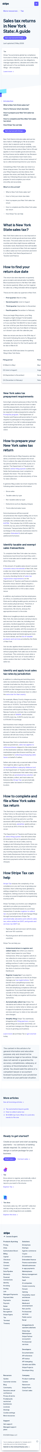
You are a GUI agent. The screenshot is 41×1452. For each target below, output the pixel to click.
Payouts (6, 1303)
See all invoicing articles (12, 1102)
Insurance (25, 1300)
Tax (22, 11)
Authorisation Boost (10, 1251)
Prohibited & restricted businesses (7, 1401)
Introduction (8, 101)
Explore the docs (9, 1214)
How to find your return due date (16, 109)
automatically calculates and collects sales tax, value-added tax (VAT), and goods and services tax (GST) (20, 921)
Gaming (25, 1292)
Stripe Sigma (8, 1314)
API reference (27, 1356)
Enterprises (26, 1245)
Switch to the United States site (15, 1447)
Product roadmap (28, 1379)
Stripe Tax (17, 780)
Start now (9, 1159)
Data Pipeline (8, 1271)
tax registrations (22, 980)
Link (4, 1291)
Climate (6, 1262)
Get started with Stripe (14, 38)
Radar (5, 1306)
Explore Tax (7, 1187)
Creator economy (28, 1286)
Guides (6, 1379)
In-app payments (28, 1268)
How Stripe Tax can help (12, 125)
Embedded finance (29, 1259)
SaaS (24, 1280)
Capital (5, 1257)
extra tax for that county (16, 694)
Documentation (28, 1353)
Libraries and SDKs (29, 1364)
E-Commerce (27, 1257)
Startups (25, 1248)
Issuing (5, 1288)
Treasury (6, 1323)
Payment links (8, 1297)
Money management (29, 1274)
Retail (24, 1320)
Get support (7, 1424)
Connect (6, 1265)
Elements (6, 1274)
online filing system (18, 469)
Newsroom (26, 1385)
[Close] (36, 1441)
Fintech (25, 1289)
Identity (6, 1283)
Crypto (5, 1268)
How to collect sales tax (15, 1112)
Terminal (6, 1320)
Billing (5, 1254)
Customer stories (9, 1382)
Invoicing (6, 1286)
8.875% (6, 523)
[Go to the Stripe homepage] (6, 1233)
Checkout (7, 1259)
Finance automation (29, 1262)
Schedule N (15, 533)
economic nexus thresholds (14, 568)
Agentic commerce (29, 1251)
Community (7, 1387)
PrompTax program (10, 414)
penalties (20, 824)
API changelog (27, 1361)
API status (26, 1359)
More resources (10, 11)
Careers (25, 1382)
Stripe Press (26, 1387)
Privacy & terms (9, 1396)
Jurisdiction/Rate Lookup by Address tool (19, 767)
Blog (5, 1385)
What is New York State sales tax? (16, 105)
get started (31, 1034)
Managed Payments (10, 1294)
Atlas (5, 1248)
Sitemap (6, 1410)
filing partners (22, 1021)
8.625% (18, 714)
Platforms (25, 1277)
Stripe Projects (27, 1367)
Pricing (5, 1245)
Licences (6, 1407)
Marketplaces (27, 1271)
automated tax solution (23, 775)
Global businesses (29, 1265)
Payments (7, 1300)
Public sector (27, 1317)
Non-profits (26, 1309)
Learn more (7, 71)
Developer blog (27, 1370)
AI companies (27, 1283)
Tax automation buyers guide (17, 1109)
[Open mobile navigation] (36, 4)
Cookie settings (9, 1413)
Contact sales (23, 1159)
